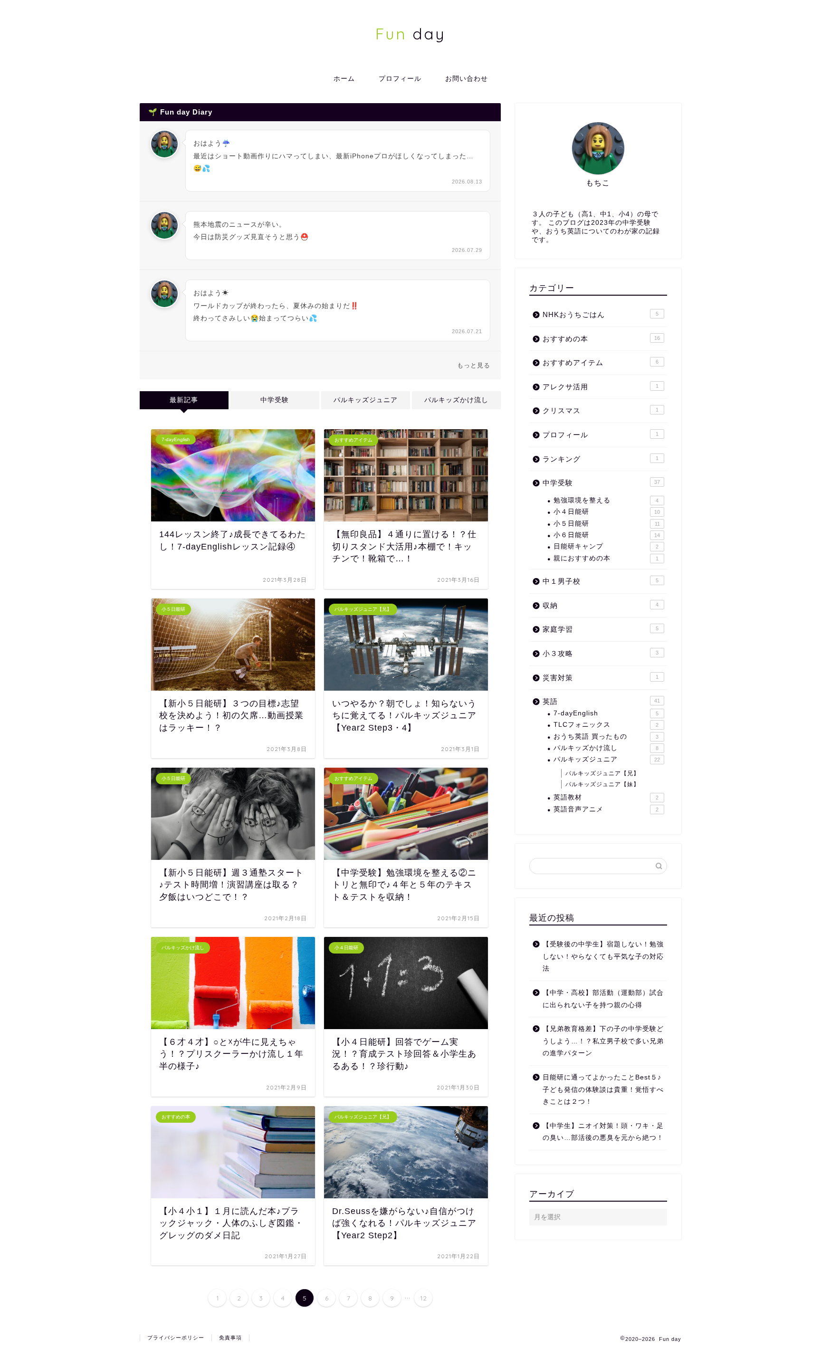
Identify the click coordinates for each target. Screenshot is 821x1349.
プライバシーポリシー (175, 1337)
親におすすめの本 (606, 558)
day (410, 33)
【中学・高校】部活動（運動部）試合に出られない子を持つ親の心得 (603, 999)
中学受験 (274, 400)
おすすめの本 (601, 339)
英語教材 (606, 797)
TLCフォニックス (606, 724)
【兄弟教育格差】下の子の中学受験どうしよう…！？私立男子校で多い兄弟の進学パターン (603, 1041)
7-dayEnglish (606, 713)
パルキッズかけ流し (456, 400)
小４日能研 (607, 511)
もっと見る (473, 365)
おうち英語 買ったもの (606, 736)
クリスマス (601, 410)
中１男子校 (601, 581)
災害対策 (601, 678)
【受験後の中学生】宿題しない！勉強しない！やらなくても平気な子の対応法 (603, 956)
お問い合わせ (466, 78)
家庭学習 (601, 629)
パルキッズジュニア (366, 400)
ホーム (344, 78)
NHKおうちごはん (601, 314)
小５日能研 (607, 523)
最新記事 (184, 400)
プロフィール (400, 78)
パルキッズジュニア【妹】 (602, 784)
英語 (601, 701)
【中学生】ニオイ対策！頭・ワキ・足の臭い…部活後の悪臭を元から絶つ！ (603, 1132)
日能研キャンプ (606, 546)
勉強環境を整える (606, 500)
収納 (601, 605)
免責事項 (230, 1337)
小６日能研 (607, 535)
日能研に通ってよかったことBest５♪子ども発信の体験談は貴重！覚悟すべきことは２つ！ (603, 1089)
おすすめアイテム (601, 362)
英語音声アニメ (606, 809)
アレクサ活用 (601, 387)
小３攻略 (601, 653)
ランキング (601, 459)
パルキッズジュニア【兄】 (602, 773)
